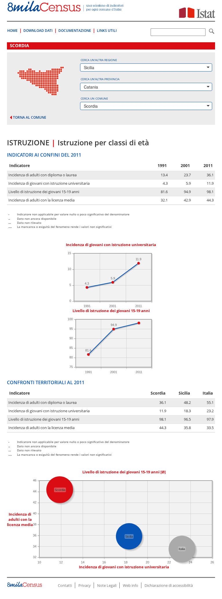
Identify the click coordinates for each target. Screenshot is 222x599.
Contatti (65, 585)
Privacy (84, 585)
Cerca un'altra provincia (100, 79)
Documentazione (74, 30)
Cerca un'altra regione (99, 60)
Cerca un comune (94, 98)
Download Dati (38, 30)
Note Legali (106, 585)
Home (12, 30)
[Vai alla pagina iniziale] (66, 8)
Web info (130, 585)
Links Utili (107, 30)
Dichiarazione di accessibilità (169, 585)
